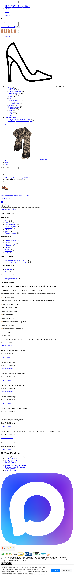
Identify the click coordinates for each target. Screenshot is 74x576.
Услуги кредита (10, 469)
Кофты (10, 110)
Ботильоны (12, 95)
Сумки (7, 124)
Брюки (10, 105)
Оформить (4, 209)
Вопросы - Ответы (11, 470)
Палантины (43, 159)
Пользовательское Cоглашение (15, 467)
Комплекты (12, 109)
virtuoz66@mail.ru (10, 462)
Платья (10, 112)
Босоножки (12, 90)
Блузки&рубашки (14, 103)
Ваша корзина (12, 209)
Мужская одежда (10, 117)
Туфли (10, 88)
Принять (55, 570)
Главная (7, 37)
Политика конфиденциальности (15, 465)
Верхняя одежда (13, 107)
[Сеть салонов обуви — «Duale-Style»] (10, 33)
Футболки (12, 114)
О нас (6, 161)
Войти (17, 27)
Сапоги (11, 98)
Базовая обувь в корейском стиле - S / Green (15, 195)
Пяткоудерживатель (11, 279)
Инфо (6, 162)
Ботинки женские (14, 93)
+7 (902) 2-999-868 (11, 458)
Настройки (66, 570)
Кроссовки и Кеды (14, 91)
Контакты (8, 164)
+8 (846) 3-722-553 (11, 460)
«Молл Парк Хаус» (17, 5)
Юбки (10, 115)
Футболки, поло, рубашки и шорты (20, 121)
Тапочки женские (14, 100)
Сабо (10, 96)
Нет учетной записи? (8, 27)
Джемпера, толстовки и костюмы (19, 119)
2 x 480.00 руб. (5, 198)
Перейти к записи (7, 345)
